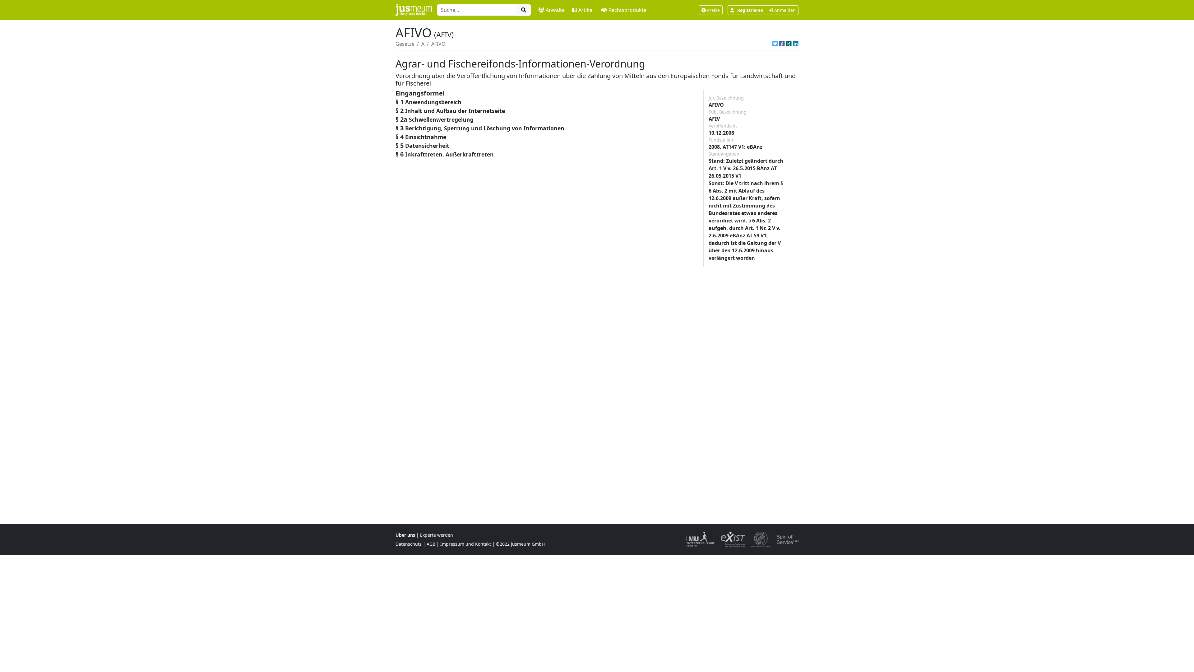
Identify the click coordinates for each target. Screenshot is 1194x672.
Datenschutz (409, 544)
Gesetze (405, 43)
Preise (713, 10)
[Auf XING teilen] (789, 44)
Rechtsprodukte (627, 10)
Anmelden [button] (784, 10)
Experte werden (436, 535)
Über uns (405, 535)
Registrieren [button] (750, 10)
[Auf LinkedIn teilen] (795, 44)
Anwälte (555, 10)
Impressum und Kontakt (465, 544)
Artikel (586, 10)
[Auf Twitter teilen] (775, 44)
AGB (431, 544)
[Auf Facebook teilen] (782, 44)
